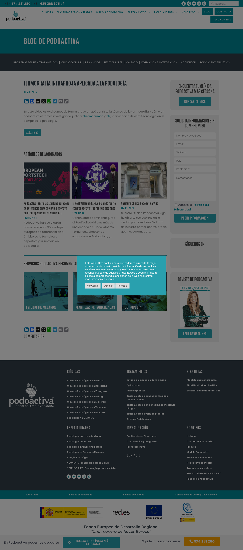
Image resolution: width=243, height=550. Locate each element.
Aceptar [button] (108, 285)
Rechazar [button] (122, 285)
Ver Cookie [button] (92, 285)
